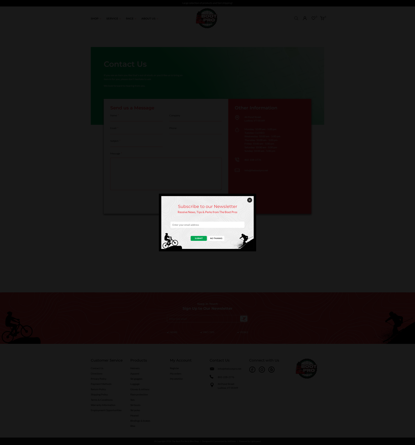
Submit (199, 238)
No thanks (216, 238)
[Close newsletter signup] (249, 200)
